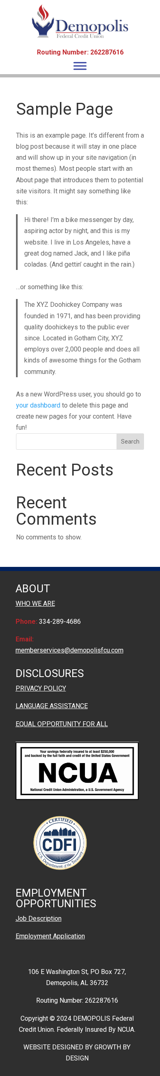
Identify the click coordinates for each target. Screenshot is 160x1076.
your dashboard (38, 405)
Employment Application (50, 936)
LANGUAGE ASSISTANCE (52, 706)
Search (130, 441)
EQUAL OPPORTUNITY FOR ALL (62, 724)
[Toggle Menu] (80, 66)
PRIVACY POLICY (41, 688)
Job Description (39, 918)
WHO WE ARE (35, 603)
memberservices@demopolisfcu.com (69, 650)
